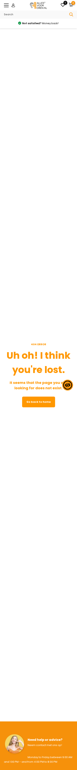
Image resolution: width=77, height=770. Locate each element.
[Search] (71, 14)
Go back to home (38, 402)
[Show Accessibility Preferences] (67, 385)
